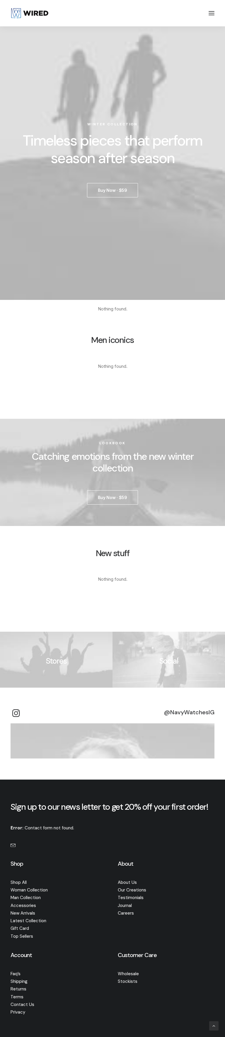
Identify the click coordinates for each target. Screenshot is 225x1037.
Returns (18, 989)
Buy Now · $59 (112, 190)
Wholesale (128, 974)
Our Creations (132, 890)
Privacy (18, 1012)
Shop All (19, 882)
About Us (127, 882)
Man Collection (26, 898)
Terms (17, 997)
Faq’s (16, 974)
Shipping (19, 981)
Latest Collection (28, 921)
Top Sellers (22, 936)
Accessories (23, 905)
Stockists (127, 981)
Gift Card (20, 928)
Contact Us (22, 1004)
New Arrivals (23, 913)
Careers (126, 913)
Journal (125, 905)
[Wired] (30, 13)
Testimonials (131, 898)
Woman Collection (29, 890)
